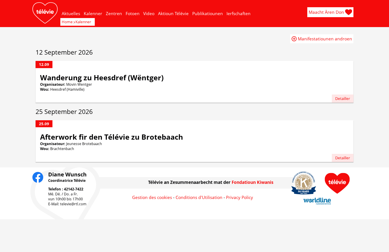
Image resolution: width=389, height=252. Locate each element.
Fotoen (133, 13)
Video (148, 13)
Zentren (114, 13)
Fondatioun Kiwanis (252, 182)
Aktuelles (71, 13)
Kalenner (93, 13)
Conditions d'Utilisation (199, 197)
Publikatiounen (207, 13)
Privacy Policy (239, 197)
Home (67, 21)
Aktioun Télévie (173, 13)
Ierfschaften (238, 13)
